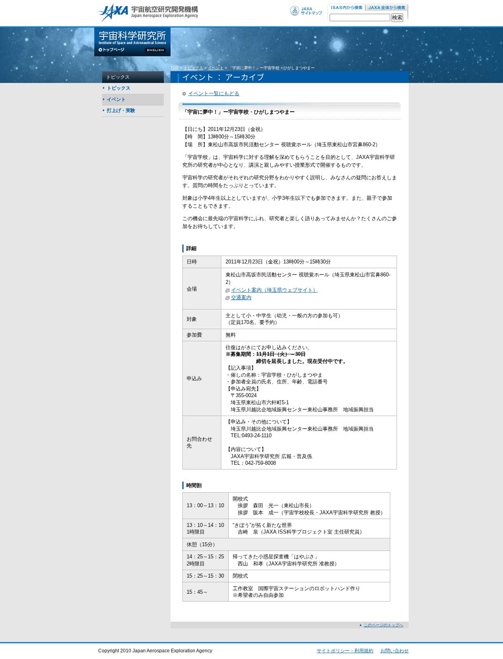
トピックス (193, 68)
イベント (216, 68)
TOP (175, 68)
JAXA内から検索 (387, 8)
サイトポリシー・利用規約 (345, 650)
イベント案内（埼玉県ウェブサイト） (274, 290)
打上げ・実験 (121, 110)
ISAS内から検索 (346, 8)
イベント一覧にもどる (213, 93)
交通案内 (241, 297)
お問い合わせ (394, 650)
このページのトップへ (383, 625)
